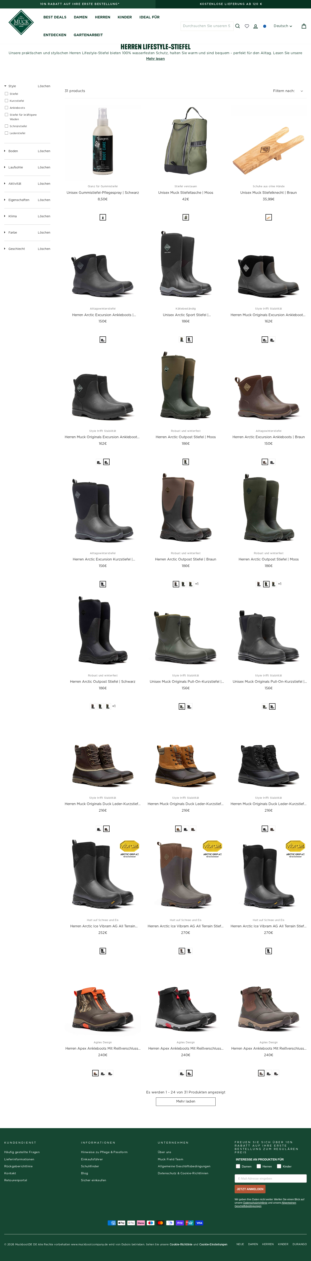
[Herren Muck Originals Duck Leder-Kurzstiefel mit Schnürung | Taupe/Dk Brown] (103, 754)
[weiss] (103, 217)
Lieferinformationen (19, 1159)
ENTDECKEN (54, 35)
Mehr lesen (155, 59)
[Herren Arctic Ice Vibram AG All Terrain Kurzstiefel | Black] (103, 877)
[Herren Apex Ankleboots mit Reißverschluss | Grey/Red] (186, 999)
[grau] (265, 339)
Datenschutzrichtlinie (255, 1202)
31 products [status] (75, 91)
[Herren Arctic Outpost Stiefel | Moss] (186, 388)
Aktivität (14, 183)
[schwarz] (103, 339)
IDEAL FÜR (149, 17)
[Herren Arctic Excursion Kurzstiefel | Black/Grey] (103, 510)
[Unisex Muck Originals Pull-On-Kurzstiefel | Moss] (186, 632)
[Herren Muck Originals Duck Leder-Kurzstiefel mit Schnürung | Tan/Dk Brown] (186, 754)
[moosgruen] (182, 339)
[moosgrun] (186, 217)
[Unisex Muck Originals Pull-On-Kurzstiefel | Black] (269, 632)
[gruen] (186, 462)
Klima (12, 216)
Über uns (164, 1152)
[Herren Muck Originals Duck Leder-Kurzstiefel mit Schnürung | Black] (269, 754)
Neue (240, 1244)
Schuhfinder (90, 1166)
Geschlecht (16, 249)
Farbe (12, 232)
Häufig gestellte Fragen (22, 1152)
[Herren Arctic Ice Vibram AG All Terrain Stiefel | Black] (269, 877)
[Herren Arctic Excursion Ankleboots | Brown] (269, 388)
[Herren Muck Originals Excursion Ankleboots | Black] (103, 388)
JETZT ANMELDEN (250, 1189)
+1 (197, 584)
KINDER (125, 17)
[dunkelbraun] (261, 1073)
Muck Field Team (170, 1159)
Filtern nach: (284, 91)
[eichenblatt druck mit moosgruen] (95, 1073)
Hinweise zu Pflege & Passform (104, 1152)
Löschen (44, 86)
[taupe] (106, 829)
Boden (13, 151)
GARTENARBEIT (88, 35)
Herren (268, 1244)
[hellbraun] (178, 829)
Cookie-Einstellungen (213, 1244)
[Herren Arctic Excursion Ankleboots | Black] (103, 265)
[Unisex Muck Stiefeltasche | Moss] (186, 143)
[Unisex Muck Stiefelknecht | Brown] (269, 143)
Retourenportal (15, 1180)
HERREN (102, 17)
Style (12, 86)
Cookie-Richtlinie (181, 1244)
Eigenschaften (18, 200)
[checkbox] (26, 94)
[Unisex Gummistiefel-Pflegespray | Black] (103, 143)
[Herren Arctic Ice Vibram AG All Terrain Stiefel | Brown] (186, 877)
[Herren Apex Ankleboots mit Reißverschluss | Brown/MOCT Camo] (103, 999)
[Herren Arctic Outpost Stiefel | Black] (103, 632)
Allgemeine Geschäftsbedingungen (184, 1166)
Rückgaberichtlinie (18, 1166)
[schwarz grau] (110, 1073)
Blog (84, 1173)
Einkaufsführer (92, 1159)
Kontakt (10, 1173)
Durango (300, 1244)
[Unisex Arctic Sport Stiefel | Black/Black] (186, 265)
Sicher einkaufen (93, 1180)
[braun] (269, 217)
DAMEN (80, 17)
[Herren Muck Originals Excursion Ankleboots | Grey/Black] (269, 265)
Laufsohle (15, 167)
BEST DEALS (54, 17)
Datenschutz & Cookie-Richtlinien (183, 1173)
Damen (253, 1244)
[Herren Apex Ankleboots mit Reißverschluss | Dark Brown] (269, 999)
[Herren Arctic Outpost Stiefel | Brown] (186, 510)
